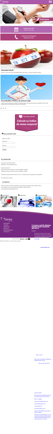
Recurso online (39, 354)
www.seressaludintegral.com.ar (41, 401)
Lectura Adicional (38, 406)
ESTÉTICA (6, 228)
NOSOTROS (6, 223)
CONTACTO (6, 231)
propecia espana (38, 392)
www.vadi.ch (47, 363)
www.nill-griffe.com (44, 247)
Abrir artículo (41, 363)
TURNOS (5, 225)
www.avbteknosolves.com (40, 403)
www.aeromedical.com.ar (39, 408)
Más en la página (38, 399)
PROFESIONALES (8, 230)
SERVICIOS (6, 226)
